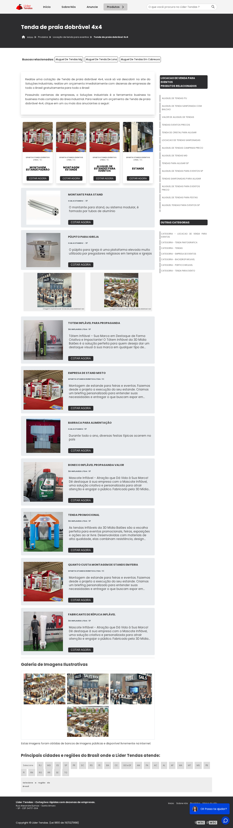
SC (82, 765)
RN (31, 772)
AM (138, 765)
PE (99, 765)
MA (180, 765)
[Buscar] (213, 7)
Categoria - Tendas (172, 248)
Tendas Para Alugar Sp (175, 163)
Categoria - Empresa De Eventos (178, 253)
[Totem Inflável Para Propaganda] (43, 340)
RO (40, 772)
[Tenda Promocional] (43, 531)
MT (189, 765)
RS (91, 765)
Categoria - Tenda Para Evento (178, 270)
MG (49, 765)
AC (155, 765)
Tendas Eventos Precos (176, 124)
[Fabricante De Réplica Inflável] (43, 631)
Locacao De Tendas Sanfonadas (181, 140)
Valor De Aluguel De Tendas (178, 117)
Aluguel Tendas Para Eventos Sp (181, 205)
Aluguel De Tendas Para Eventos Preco (181, 188)
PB (207, 765)
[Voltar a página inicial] (24, 7)
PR (74, 765)
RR (49, 772)
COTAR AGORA (37, 178)
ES (57, 765)
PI (24, 772)
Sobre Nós (69, 7)
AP (172, 765)
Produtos (113, 7)
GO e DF (127, 765)
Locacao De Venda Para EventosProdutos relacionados (179, 82)
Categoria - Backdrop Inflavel (178, 259)
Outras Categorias (175, 222)
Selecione (28, 765)
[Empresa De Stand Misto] (43, 390)
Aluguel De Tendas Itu (174, 98)
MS (198, 765)
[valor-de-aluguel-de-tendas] (131, 689)
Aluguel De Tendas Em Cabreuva (140, 59)
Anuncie (92, 7)
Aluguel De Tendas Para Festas (180, 197)
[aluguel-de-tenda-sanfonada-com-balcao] (88, 689)
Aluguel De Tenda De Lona (101, 59)
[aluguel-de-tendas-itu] (44, 689)
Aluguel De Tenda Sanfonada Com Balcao (182, 107)
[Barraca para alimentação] (43, 436)
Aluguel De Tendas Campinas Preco (182, 147)
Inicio (171, 803)
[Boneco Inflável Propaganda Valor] (43, 482)
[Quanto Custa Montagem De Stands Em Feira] (43, 581)
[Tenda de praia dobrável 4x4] (54, 290)
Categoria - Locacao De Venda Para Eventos (184, 235)
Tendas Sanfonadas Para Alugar (181, 178)
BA (107, 765)
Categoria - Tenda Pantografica (179, 242)
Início (47, 7)
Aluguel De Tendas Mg (69, 59)
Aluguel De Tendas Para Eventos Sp (182, 171)
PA (147, 765)
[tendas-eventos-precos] (88, 721)
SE (57, 772)
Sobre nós (182, 803)
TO (65, 772)
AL (164, 765)
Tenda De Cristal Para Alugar (179, 132)
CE (116, 765)
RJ (40, 765)
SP (66, 765)
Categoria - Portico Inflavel (177, 265)
